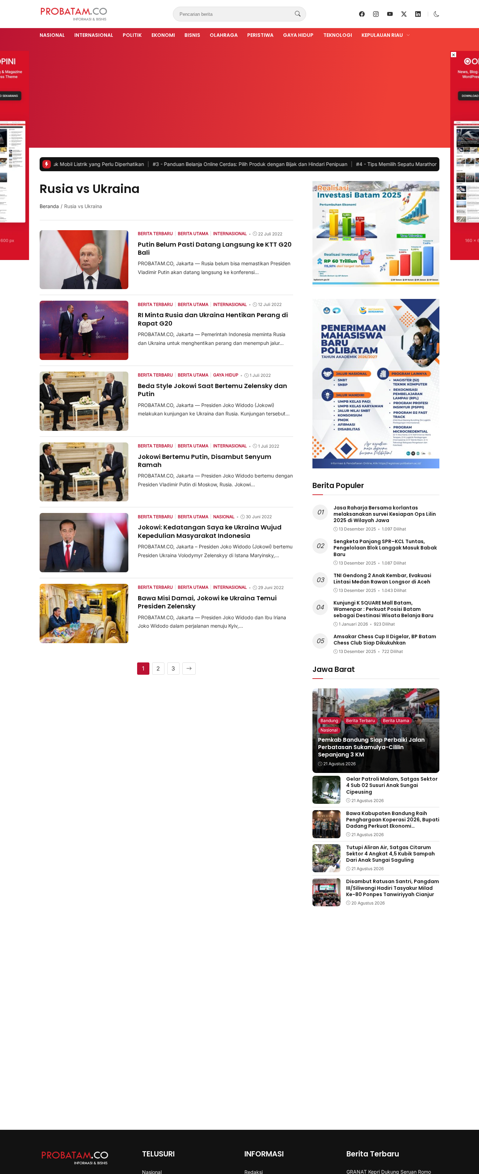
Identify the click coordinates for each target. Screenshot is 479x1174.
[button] (436, 14)
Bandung (329, 720)
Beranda (49, 206)
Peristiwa (260, 35)
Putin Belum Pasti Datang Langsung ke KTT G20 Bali (215, 248)
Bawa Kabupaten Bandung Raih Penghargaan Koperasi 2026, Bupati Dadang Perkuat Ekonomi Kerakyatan (392, 823)
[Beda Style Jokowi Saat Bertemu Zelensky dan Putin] (84, 425)
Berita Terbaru (360, 720)
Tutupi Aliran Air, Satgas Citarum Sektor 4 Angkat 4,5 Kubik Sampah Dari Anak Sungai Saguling (390, 853)
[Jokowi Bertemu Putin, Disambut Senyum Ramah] (84, 496)
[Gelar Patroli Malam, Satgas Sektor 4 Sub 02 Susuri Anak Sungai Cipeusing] (326, 798)
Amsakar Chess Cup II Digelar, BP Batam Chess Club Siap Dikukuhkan (384, 639)
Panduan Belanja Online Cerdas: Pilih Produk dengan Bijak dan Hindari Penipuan (211, 164)
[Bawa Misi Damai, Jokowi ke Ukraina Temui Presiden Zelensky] (84, 638)
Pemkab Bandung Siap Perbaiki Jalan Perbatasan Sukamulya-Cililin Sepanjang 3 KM (371, 747)
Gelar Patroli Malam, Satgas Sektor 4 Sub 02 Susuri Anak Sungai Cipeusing (392, 785)
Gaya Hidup (298, 35)
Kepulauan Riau (382, 35)
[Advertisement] (239, 92)
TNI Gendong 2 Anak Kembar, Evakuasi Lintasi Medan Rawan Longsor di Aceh (382, 578)
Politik (132, 35)
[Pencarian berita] (298, 14)
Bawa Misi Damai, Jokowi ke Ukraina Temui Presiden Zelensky (207, 602)
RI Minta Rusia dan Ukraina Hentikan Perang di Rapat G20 (213, 319)
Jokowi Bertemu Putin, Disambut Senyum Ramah (204, 460)
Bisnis (192, 35)
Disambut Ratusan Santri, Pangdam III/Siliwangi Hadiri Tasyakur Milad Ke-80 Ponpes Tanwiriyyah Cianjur (392, 888)
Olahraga (224, 35)
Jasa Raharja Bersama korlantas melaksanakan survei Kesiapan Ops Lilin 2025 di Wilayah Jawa (384, 514)
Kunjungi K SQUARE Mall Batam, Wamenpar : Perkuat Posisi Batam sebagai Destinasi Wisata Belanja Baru (383, 609)
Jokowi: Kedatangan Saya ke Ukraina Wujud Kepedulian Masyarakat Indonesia (210, 531)
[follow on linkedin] (418, 14)
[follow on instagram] (376, 14)
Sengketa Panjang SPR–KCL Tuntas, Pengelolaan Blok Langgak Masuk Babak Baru (385, 548)
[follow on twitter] (404, 14)
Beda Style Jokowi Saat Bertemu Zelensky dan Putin (212, 389)
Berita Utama (396, 720)
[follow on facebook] (362, 14)
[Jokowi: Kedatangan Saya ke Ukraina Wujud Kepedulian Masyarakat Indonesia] (84, 567)
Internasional (93, 35)
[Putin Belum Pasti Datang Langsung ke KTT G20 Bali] (84, 284)
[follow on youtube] (390, 14)
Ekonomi (163, 35)
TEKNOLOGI (337, 35)
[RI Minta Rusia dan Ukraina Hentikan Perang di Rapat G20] (84, 355)
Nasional (52, 35)
